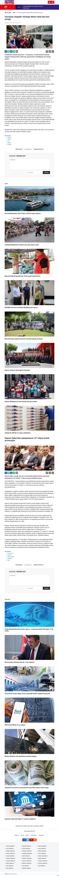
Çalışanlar (10, 558)
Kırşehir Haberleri (10, 861)
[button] (47, 51)
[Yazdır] (17, 51)
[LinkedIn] (11, 51)
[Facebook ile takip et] (24, 839)
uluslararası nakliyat (38, 826)
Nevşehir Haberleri (27, 858)
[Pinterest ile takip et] (31, 839)
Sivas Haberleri (42, 853)
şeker (9, 560)
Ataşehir (10, 144)
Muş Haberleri (9, 868)
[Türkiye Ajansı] (9, 2)
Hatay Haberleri (10, 863)
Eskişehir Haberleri (27, 851)
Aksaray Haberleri (10, 858)
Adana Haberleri (42, 851)
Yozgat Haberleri (10, 856)
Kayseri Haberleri (10, 853)
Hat (8, 141)
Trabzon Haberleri (42, 861)
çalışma (9, 137)
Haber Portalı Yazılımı (12, 873)
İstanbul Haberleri (26, 846)
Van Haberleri (25, 865)
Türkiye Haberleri (10, 846)
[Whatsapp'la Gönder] (14, 51)
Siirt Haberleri (41, 865)
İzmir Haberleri (10, 848)
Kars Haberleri (9, 865)
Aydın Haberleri (26, 856)
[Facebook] (6, 51)
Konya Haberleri (26, 848)
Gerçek (9, 142)
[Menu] (49, 2)
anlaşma (10, 555)
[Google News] (28, 149)
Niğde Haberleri (42, 858)
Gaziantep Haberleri (27, 853)
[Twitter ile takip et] (27, 839)
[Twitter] (8, 51)
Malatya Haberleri (26, 868)
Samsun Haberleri (26, 861)
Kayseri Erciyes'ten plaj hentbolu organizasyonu (31, 7)
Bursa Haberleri (42, 848)
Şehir (14, 12)
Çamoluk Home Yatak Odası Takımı (24, 826)
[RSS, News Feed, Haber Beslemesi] (35, 839)
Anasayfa (8, 12)
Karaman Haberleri (42, 856)
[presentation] (10, 7)
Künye (22, 835)
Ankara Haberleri (42, 846)
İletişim (27, 835)
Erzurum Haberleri (42, 863)
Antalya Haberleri (10, 851)
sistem (9, 139)
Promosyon (10, 553)
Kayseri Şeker (11, 556)
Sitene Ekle (41, 835)
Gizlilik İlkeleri (34, 835)
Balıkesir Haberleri (26, 863)
